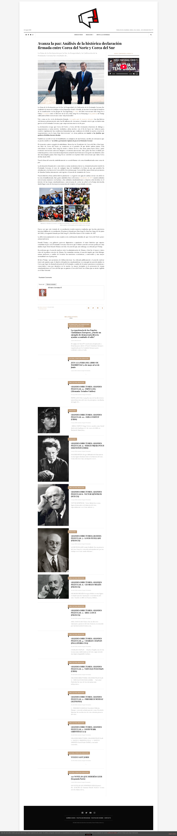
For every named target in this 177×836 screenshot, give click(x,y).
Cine (70, 382)
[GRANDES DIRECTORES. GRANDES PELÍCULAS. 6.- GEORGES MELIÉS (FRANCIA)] (53, 586)
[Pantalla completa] (137, 74)
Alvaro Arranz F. (55, 287)
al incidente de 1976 (86, 178)
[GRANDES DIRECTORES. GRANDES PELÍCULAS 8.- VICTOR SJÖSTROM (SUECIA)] (53, 505)
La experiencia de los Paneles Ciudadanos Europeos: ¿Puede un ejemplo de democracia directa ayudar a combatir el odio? (86, 333)
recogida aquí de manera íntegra (81, 119)
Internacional (43, 308)
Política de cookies (97, 818)
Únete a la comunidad (103, 34)
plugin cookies (172, 834)
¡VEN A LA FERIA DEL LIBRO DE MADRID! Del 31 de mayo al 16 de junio (85, 364)
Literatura (78, 358)
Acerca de (41, 284)
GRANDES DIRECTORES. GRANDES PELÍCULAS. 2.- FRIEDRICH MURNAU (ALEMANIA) (87, 699)
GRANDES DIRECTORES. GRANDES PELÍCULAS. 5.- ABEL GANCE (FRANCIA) (86, 612)
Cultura (71, 358)
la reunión (45, 113)
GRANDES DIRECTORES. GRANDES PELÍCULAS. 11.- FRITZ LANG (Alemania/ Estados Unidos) (86, 388)
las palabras (93, 113)
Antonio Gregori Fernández (83, 370)
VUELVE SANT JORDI (80, 757)
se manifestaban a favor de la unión (79, 223)
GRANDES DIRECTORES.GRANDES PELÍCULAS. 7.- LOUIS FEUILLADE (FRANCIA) (86, 538)
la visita (75, 111)
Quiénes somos (71, 818)
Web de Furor (78, 34)
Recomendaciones (83, 324)
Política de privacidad (83, 818)
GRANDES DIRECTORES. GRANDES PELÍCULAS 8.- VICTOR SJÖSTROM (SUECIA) (86, 494)
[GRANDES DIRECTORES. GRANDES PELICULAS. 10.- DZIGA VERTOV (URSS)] (49, 420)
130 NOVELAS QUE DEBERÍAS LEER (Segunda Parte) (86, 777)
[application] (123, 67)
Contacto (107, 818)
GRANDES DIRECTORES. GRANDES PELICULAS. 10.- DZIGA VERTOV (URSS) (86, 417)
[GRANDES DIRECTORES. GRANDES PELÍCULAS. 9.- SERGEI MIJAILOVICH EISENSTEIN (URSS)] (53, 458)
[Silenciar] (134, 74)
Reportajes (80, 326)
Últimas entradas (51, 284)
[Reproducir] (110, 74)
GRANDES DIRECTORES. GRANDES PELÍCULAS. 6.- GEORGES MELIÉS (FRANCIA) (86, 584)
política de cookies (112, 833)
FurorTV (79, 340)
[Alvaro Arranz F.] (42, 292)
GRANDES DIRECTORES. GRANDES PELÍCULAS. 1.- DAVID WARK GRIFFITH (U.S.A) (86, 729)
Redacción (89, 34)
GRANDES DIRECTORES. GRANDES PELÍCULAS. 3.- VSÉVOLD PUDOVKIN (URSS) (87, 668)
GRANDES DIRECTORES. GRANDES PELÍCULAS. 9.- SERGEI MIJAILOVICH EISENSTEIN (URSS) (87, 445)
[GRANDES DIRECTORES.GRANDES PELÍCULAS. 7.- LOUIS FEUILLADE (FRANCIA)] (53, 550)
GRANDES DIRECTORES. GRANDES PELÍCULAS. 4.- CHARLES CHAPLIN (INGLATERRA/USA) (86, 640)
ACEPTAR (88, 834)
